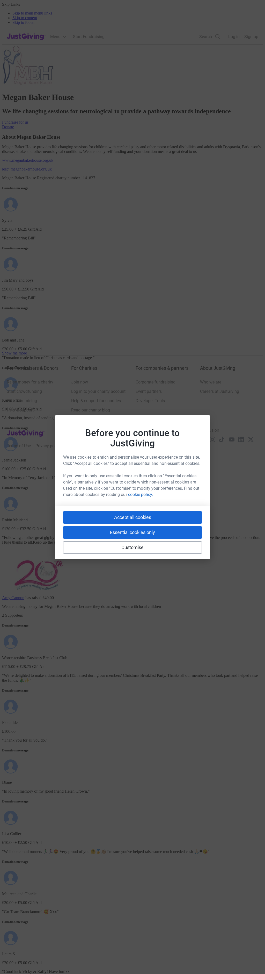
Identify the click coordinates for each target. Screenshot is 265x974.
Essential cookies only (132, 532)
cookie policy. (140, 494)
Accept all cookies (132, 517)
